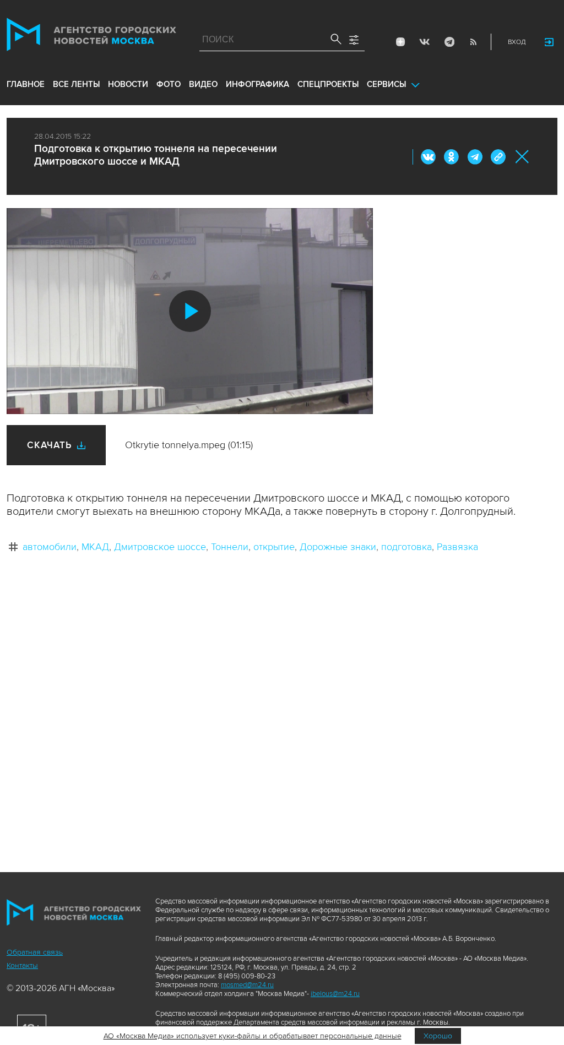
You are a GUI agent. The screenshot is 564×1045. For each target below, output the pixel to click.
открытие (274, 547)
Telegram (449, 42)
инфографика (257, 84)
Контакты (22, 965)
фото (168, 84)
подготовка (406, 547)
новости (128, 84)
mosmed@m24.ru (247, 985)
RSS (473, 42)
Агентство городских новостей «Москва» (91, 37)
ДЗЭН (400, 42)
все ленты (76, 84)
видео (203, 84)
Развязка (457, 547)
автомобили (50, 547)
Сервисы (386, 84)
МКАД (95, 547)
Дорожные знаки (338, 547)
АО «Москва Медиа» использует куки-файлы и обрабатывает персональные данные (253, 1036)
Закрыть (522, 156)
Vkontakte (424, 42)
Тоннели (229, 547)
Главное (26, 84)
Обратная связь (35, 952)
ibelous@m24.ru (335, 993)
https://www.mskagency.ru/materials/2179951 (498, 157)
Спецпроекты (328, 84)
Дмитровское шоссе (160, 547)
